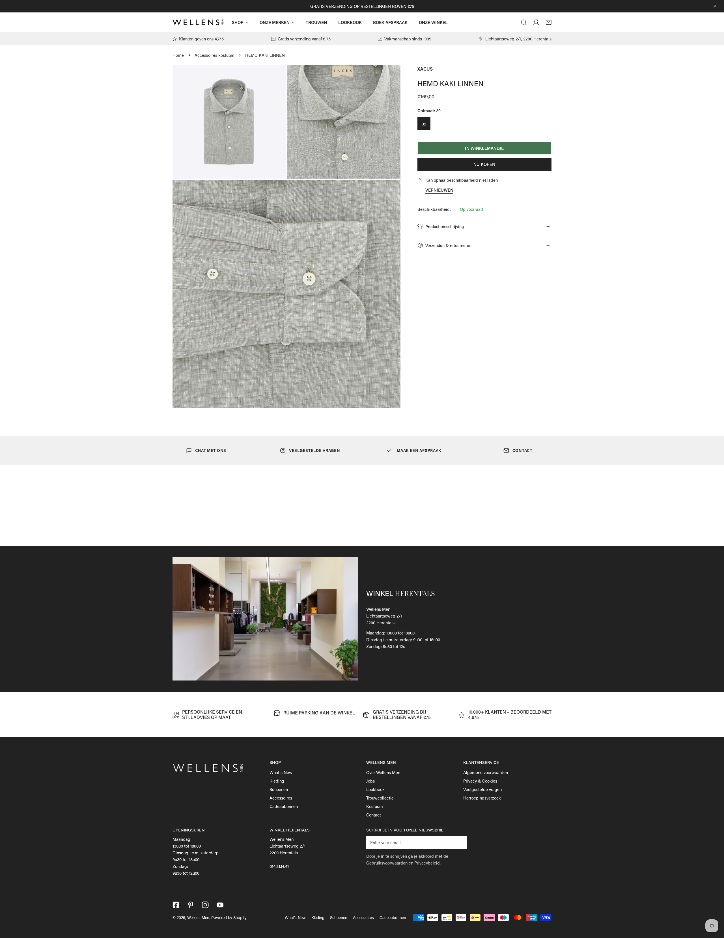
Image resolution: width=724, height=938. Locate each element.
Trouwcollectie (380, 798)
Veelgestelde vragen (482, 789)
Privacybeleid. (427, 863)
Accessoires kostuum (214, 55)
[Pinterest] (190, 905)
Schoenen (279, 789)
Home (178, 55)
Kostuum (374, 806)
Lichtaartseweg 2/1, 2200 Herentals (518, 39)
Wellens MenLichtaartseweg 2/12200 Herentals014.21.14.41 (287, 852)
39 (424, 123)
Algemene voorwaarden (485, 772)
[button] (548, 22)
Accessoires (281, 798)
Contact (373, 815)
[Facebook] (176, 905)
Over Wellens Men (383, 772)
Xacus (425, 69)
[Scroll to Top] (713, 908)
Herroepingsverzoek (482, 798)
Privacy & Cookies (480, 781)
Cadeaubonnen (284, 806)
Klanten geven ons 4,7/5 (201, 39)
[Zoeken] (524, 22)
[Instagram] (205, 905)
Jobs (370, 781)
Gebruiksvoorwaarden (387, 863)
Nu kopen (484, 164)
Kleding (277, 781)
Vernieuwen (439, 189)
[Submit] (459, 842)
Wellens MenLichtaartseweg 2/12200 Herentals (384, 615)
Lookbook (375, 789)
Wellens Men (198, 917)
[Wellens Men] (198, 22)
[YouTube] (220, 905)
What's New (281, 772)
